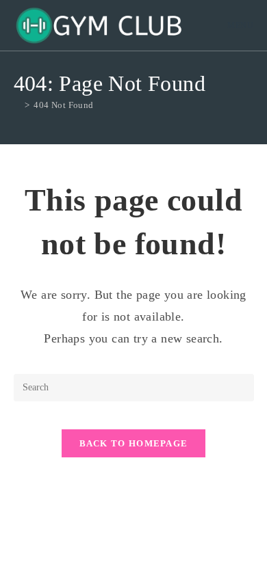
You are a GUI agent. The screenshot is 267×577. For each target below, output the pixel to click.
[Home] (17, 105)
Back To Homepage (133, 443)
